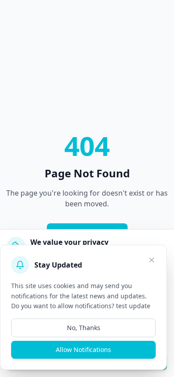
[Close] (152, 260)
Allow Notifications (83, 349)
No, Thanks (83, 327)
